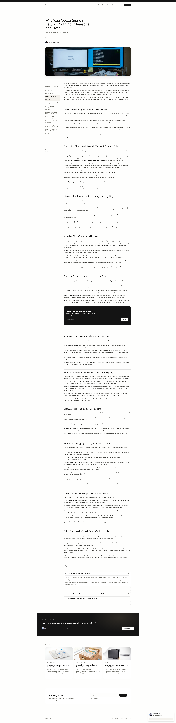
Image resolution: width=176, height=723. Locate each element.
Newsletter (116, 718)
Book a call (127, 4)
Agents (103, 4)
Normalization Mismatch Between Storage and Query (51, 117)
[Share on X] (46, 152)
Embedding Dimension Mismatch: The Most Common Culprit (50, 92)
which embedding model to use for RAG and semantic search (105, 281)
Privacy (125, 718)
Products (98, 4)
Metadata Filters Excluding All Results (51, 103)
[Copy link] (52, 152)
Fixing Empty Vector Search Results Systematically (51, 134)
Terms (129, 718)
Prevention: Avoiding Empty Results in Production (51, 130)
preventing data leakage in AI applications (119, 378)
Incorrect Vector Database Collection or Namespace (51, 112)
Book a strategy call (128, 628)
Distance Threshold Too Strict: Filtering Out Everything (50, 98)
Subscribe (124, 319)
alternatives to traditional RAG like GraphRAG (110, 245)
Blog (117, 4)
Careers (121, 718)
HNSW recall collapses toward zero (106, 243)
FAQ (46, 138)
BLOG (46, 15)
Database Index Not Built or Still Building (51, 121)
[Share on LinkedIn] (49, 152)
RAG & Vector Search (50, 146)
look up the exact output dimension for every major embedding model (87, 160)
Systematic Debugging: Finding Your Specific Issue (51, 125)
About (121, 4)
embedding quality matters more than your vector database (95, 203)
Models (108, 4)
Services (93, 4)
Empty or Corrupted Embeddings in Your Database (50, 108)
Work (113, 4)
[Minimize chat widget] (172, 713)
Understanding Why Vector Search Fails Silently (51, 87)
